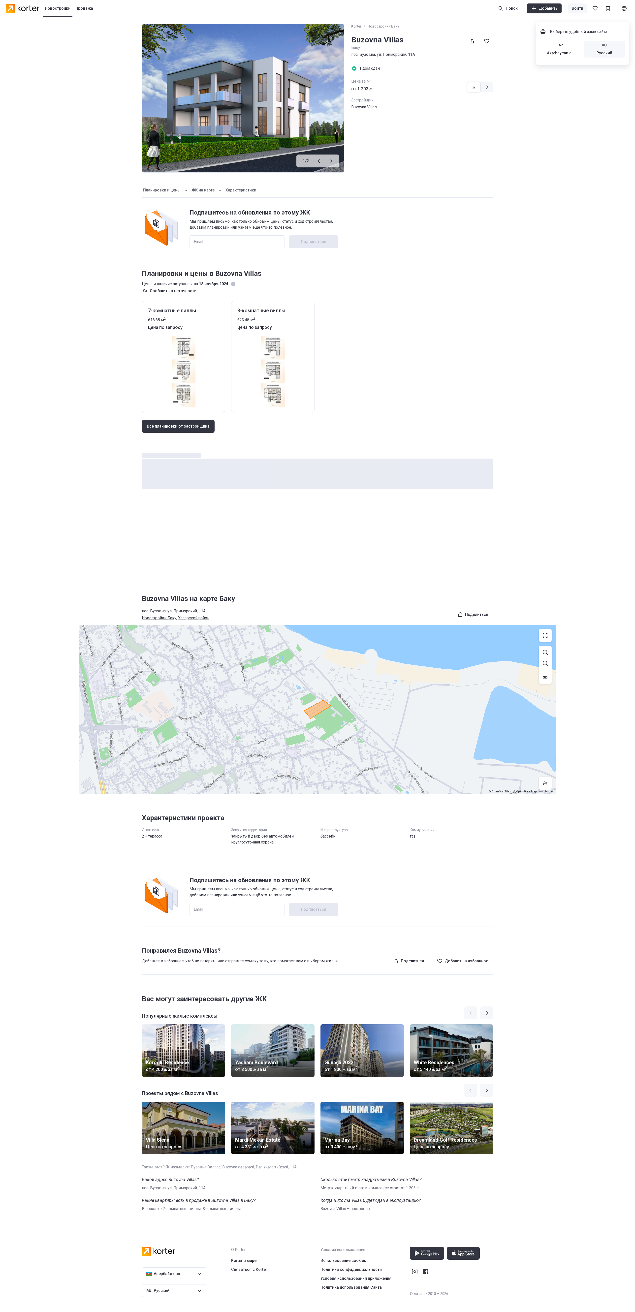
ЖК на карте (203, 190)
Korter (356, 26)
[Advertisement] (317, 541)
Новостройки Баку (383, 26)
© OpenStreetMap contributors (533, 791)
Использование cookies (343, 1260)
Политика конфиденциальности (351, 1269)
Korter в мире (243, 1260)
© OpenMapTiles (499, 791)
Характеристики (240, 190)
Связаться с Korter (249, 1269)
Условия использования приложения (355, 1278)
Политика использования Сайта (351, 1287)
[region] (317, 709)
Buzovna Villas (364, 107)
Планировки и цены (162, 190)
